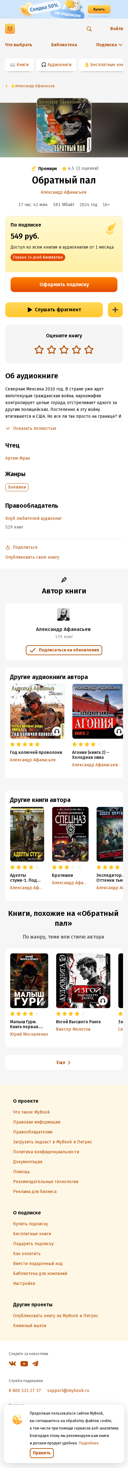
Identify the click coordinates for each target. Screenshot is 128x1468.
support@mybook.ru (68, 1390)
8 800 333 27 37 (25, 1390)
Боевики (17, 487)
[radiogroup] (64, 350)
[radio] (39, 349)
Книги (22, 64)
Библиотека (64, 44)
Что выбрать (18, 44)
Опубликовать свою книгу (32, 557)
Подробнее (89, 1443)
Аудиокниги (59, 64)
